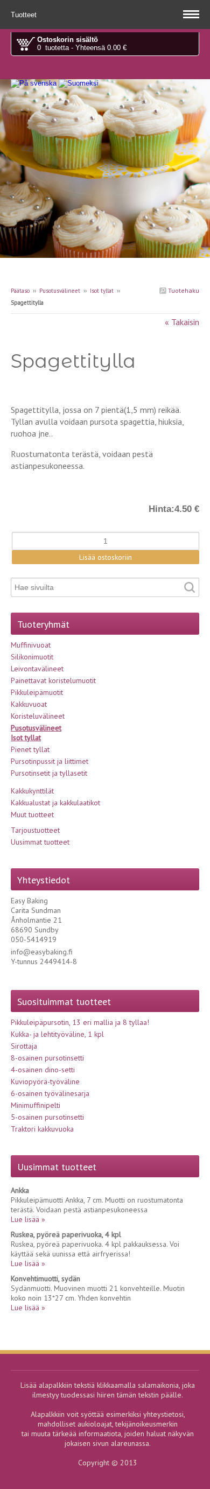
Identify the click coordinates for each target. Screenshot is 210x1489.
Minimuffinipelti (35, 1105)
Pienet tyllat (30, 749)
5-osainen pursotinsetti (47, 1117)
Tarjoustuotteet (35, 830)
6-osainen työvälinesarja (50, 1093)
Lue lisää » (28, 1219)
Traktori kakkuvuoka (42, 1129)
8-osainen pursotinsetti (47, 1058)
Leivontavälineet (37, 668)
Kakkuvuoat (29, 704)
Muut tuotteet (32, 814)
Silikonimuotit (32, 657)
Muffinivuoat (31, 645)
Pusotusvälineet (59, 290)
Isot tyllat (102, 290)
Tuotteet (25, 15)
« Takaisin (182, 322)
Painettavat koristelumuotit (53, 680)
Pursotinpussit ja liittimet (49, 761)
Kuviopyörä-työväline (45, 1081)
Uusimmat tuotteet (40, 842)
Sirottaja (24, 1046)
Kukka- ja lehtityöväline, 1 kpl (57, 1034)
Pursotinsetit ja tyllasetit (49, 773)
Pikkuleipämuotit (37, 692)
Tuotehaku (182, 290)
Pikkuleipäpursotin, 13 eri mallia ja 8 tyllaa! (80, 1022)
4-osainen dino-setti (43, 1069)
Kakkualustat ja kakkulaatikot (55, 802)
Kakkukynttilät (32, 791)
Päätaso (20, 290)
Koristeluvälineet (38, 716)
